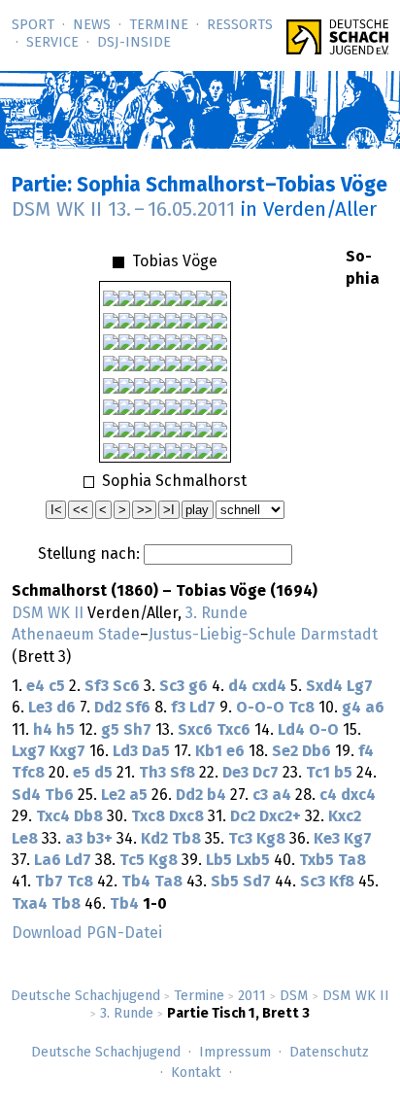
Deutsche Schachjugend (85, 996)
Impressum (235, 1052)
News (92, 25)
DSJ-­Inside (134, 43)
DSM (294, 996)
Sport (33, 25)
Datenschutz (329, 1052)
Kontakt (196, 1073)
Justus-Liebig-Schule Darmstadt (263, 634)
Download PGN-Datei (87, 933)
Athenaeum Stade (76, 634)
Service (52, 43)
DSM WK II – (123, 210)
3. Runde (126, 1014)
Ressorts (240, 25)
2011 (252, 996)
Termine (158, 25)
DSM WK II (355, 996)
